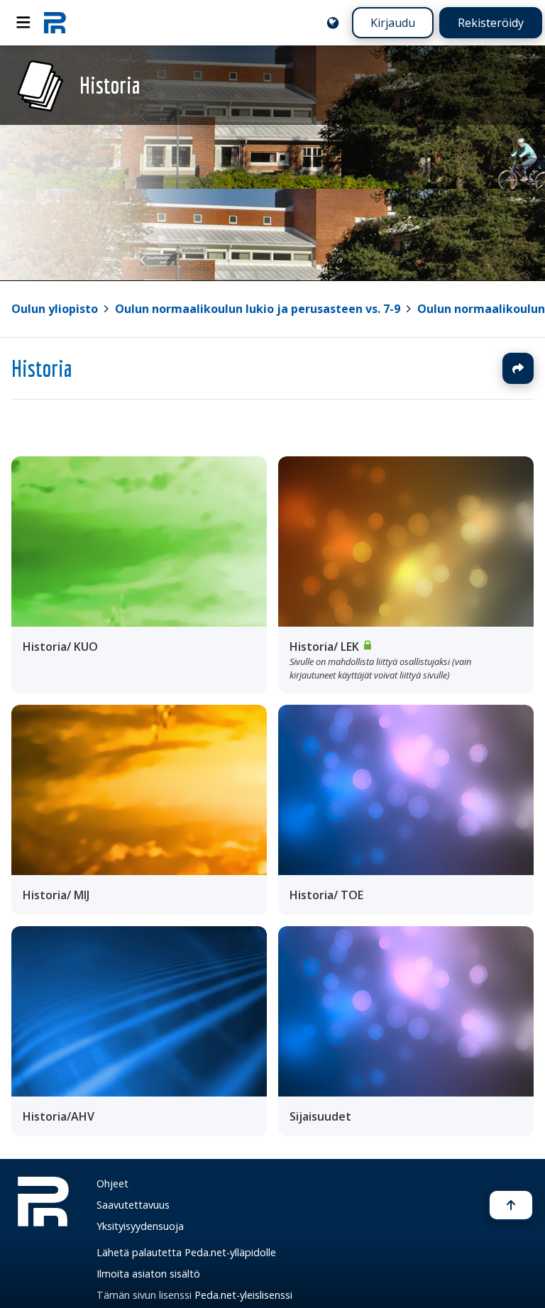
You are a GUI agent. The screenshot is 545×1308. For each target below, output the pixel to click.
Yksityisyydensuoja (140, 1226)
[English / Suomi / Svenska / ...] (332, 22)
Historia (41, 368)
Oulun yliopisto (54, 309)
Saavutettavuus (133, 1204)
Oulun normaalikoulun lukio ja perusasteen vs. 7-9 (257, 309)
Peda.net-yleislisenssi (243, 1295)
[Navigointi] (23, 23)
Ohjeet (112, 1183)
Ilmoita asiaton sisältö (148, 1273)
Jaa (518, 368)
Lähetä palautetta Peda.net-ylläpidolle (186, 1252)
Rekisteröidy (491, 23)
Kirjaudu (392, 23)
